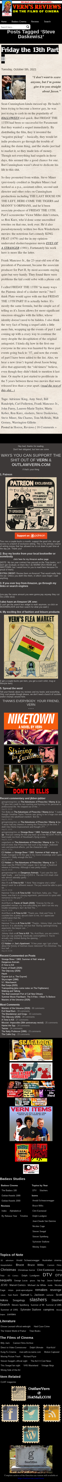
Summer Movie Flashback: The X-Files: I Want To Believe (28, 997)
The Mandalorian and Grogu (14, 1014)
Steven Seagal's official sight (14, 1361)
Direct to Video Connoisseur (13, 1347)
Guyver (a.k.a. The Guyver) (14, 976)
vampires (48, 1309)
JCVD (4, 1285)
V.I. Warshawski (9, 982)
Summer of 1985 (53, 1305)
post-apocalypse (24, 1290)
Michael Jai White (37, 1285)
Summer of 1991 (9, 1309)
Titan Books (35, 1331)
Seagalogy (19, 1300)
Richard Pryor (30, 1356)
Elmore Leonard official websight (16, 1326)
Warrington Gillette (24, 422)
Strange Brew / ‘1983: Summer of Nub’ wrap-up (36, 852)
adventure (10, 1260)
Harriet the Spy (8, 1025)
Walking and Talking (11, 991)
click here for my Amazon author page (31, 559)
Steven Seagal (39, 1231)
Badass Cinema (19, 21)
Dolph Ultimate (36, 1347)
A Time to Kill (17, 883)
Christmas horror (26, 1270)
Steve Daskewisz (46, 413)
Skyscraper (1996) (10, 979)
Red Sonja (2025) (9, 985)
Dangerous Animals (29, 872)
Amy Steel (35, 399)
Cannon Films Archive (23, 1343)
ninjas (10, 1290)
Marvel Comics (18, 1285)
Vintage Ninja (47, 1365)
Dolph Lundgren (39, 1216)
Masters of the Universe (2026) (16, 999)
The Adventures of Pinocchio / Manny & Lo (40, 802)
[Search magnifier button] (28, 27)
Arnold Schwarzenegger (43, 1200)
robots (3, 1295)
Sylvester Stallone (40, 1241)
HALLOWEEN (10, 118)
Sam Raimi (13, 1295)
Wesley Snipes (39, 1247)
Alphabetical (15, 1211)
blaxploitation (6, 1265)
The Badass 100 (9, 1190)
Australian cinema (51, 1260)
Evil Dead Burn (8, 1011)
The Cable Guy (8, 1034)
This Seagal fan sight (10, 1365)
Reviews (35, 21)
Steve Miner (8, 417)
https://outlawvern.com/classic (31, 1478)
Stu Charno (25, 417)
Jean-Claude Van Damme (44, 1221)
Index (4, 1211)
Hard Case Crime (42, 1326)
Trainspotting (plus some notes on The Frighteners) (25, 988)
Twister (5, 1028)
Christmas (8, 1270)
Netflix (50, 1285)
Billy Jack (5, 1343)
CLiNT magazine (8, 1382)
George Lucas (21, 1281)
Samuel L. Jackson (32, 1294)
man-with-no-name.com (30, 1352)
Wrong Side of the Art (10, 1370)
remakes (41, 1290)
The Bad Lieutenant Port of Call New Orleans (22, 994)
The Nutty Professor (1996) (14, 1031)
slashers (29, 413)
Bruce (20, 1265)
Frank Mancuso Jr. (46, 403)
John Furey (8, 408)
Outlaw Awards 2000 (11, 1201)
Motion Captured (51, 1352)
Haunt (4, 973)
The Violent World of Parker (13, 1331)
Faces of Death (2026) (24, 903)
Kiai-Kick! (51, 1347)
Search (47, 21)
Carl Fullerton (24, 403)
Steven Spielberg (40, 1236)
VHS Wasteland (31, 1365)
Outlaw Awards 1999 (11, 1195)
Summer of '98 (37, 1305)
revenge (55, 1290)
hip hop (41, 1280)
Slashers (44, 1190)
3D (2, 1260)
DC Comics (13, 1276)
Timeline (24, 1216)
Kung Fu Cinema (8, 1352)
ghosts (32, 1281)
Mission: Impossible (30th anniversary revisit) (22, 1022)
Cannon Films (54, 1265)
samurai (49, 1295)
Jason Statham (54, 1280)
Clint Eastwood (39, 1211)
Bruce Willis (37, 1206)
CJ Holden (6, 852)
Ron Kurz (16, 413)
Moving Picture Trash (10, 1356)
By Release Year (9, 1216)
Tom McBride (42, 417)
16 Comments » (47, 427)
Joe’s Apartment (22, 943)
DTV (34, 1190)
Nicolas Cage (38, 1226)
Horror (18, 427)
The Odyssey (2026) (11, 971)
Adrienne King (18, 399)
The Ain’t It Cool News (41, 1361)
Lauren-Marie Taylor (30, 408)
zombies (11, 1314)
